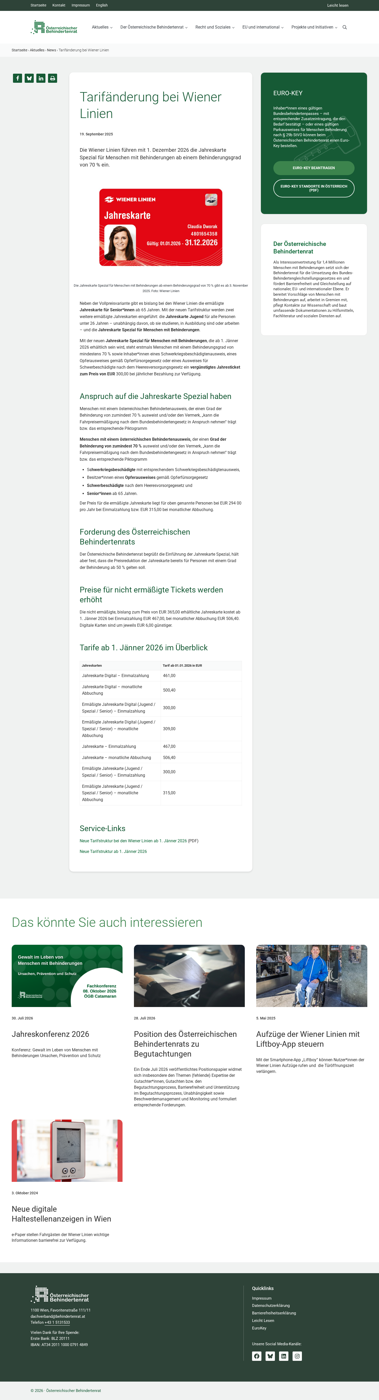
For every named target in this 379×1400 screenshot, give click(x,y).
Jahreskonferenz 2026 (50, 1034)
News (51, 50)
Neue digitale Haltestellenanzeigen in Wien (61, 1213)
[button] (17, 78)
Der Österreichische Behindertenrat (299, 247)
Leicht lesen (337, 5)
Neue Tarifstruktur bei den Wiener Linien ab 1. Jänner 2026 (133, 840)
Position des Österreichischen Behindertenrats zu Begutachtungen (185, 1044)
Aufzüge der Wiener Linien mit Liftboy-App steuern (308, 1039)
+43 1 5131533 (57, 1322)
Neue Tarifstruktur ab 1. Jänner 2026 (113, 851)
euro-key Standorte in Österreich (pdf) (314, 188)
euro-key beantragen (314, 168)
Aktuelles (37, 50)
